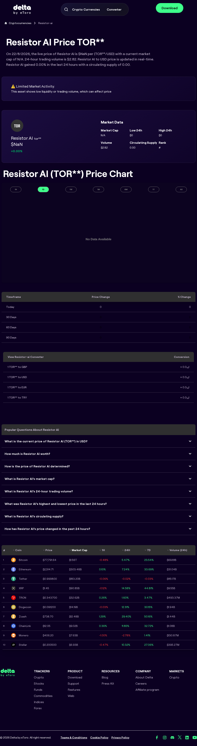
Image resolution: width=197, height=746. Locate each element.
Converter (114, 9)
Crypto (39, 677)
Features (74, 690)
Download (170, 8)
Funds (38, 690)
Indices (39, 702)
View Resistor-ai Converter (26, 357)
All (181, 189)
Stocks (39, 683)
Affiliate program (147, 690)
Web (71, 696)
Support (73, 683)
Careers (141, 683)
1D (43, 189)
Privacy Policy (120, 737)
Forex (38, 708)
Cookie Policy (99, 737)
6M (126, 189)
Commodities (43, 696)
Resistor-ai (45, 23)
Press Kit (108, 683)
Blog (105, 677)
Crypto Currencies (86, 9)
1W (71, 189)
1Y (154, 189)
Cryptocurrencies (20, 23)
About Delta (144, 677)
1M (98, 189)
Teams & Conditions (73, 737)
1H (16, 189)
